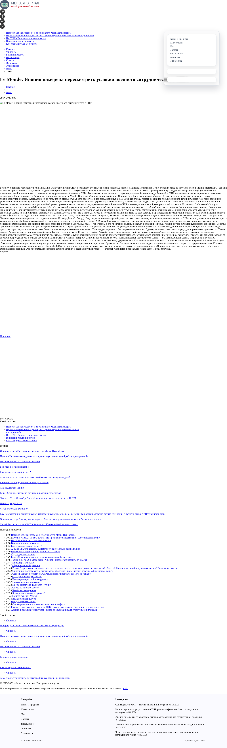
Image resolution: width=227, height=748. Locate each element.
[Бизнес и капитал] (19, 8)
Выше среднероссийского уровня (30, 579)
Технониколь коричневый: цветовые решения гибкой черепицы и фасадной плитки (159, 724)
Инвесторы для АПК (11, 503)
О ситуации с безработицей (27, 576)
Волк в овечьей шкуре (24, 598)
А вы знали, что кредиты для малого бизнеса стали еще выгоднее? (35, 477)
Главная (10, 87)
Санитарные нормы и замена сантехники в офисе (38, 604)
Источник (5, 336)
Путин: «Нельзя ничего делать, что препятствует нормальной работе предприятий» (50, 35)
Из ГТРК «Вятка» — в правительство (26, 38)
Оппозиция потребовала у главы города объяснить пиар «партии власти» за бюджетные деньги (50, 519)
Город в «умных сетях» (23, 601)
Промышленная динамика (26, 582)
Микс (9, 92)
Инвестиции (27, 709)
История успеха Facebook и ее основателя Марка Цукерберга (38, 32)
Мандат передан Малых (24, 596)
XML (125, 688)
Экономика (27, 733)
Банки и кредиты (30, 704)
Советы (25, 719)
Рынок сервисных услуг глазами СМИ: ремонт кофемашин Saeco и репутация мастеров (57, 607)
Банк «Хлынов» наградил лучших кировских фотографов (30, 493)
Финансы (11, 620)
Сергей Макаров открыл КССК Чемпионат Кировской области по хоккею (39, 524)
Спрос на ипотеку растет (25, 587)
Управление (27, 723)
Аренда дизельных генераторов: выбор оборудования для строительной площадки (54, 609)
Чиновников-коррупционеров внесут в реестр (24, 482)
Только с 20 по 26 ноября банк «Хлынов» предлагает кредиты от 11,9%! (38, 498)
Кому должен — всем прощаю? (28, 593)
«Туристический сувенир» (14, 508)
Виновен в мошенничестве (20, 41)
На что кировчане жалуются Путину (31, 585)
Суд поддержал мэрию (12, 487)
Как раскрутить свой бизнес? (21, 44)
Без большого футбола (24, 590)
